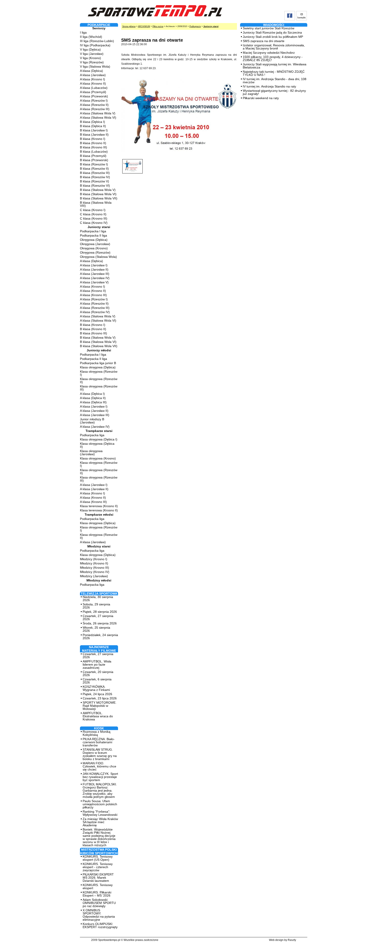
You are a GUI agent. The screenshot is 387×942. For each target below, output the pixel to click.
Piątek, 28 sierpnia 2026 (100, 611)
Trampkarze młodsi (99, 514)
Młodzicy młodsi (98, 580)
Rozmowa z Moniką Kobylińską (96, 733)
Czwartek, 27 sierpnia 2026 (98, 617)
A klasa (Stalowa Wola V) (97, 113)
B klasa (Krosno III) (93, 147)
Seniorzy (98, 28)
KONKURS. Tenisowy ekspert (98, 886)
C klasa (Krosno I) (92, 210)
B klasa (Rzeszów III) (95, 173)
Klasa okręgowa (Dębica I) (98, 439)
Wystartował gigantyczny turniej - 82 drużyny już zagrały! (274, 92)
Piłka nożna (158, 26)
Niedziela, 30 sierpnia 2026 (98, 598)
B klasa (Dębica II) (93, 126)
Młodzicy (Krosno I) (93, 559)
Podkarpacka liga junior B (98, 363)
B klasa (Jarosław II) (94, 134)
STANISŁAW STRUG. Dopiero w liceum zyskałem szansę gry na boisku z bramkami (100, 754)
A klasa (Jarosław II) (94, 269)
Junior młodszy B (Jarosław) (92, 420)
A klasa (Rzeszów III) (95, 109)
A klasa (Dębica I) (92, 393)
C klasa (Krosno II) (93, 214)
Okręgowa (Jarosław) (95, 244)
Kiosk (99, 728)
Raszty (292, 940)
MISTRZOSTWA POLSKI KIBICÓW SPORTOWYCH (99, 851)
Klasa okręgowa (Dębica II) (97, 445)
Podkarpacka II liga (93, 235)
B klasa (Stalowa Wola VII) (98, 198)
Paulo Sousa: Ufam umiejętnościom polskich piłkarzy (100, 804)
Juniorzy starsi (99, 227)
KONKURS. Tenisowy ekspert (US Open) (98, 858)
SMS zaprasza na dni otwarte (263, 41)
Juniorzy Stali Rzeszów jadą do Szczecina (272, 32)
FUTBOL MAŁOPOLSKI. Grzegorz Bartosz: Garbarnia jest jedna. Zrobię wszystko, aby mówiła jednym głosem (100, 790)
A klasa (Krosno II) (93, 83)
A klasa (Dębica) (91, 71)
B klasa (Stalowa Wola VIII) (96, 204)
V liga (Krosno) (90, 58)
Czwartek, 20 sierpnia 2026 (98, 673)
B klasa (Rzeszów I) (94, 164)
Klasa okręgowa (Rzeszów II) (98, 380)
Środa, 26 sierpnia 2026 (100, 623)
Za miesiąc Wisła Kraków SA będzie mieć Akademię (100, 822)
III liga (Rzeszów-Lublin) (97, 41)
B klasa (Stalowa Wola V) (98, 190)
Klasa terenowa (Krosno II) (99, 506)
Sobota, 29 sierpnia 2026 (96, 605)
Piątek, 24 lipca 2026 (97, 694)
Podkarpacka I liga (93, 231)
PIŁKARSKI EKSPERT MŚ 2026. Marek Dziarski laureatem (98, 877)
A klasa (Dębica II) (93, 398)
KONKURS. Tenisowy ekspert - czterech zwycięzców (98, 867)
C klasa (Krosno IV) (94, 222)
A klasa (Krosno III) (93, 295)
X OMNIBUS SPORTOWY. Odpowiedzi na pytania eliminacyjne (99, 914)
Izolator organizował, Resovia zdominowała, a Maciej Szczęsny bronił (274, 46)
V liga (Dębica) (90, 49)
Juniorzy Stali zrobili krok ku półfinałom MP (273, 36)
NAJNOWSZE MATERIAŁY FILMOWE (99, 648)
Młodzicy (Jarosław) (94, 576)
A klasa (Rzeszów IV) (95, 312)
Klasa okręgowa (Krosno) (98, 458)
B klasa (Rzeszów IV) (95, 177)
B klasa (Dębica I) (92, 122)
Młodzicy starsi (98, 546)
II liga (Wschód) (91, 36)
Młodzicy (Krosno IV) (94, 572)
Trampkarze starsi (99, 431)
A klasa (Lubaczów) (94, 88)
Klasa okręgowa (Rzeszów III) (98, 387)
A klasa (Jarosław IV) (95, 278)
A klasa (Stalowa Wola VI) (98, 117)
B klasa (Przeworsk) (94, 160)
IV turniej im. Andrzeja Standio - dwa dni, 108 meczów (274, 80)
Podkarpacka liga (92, 435)
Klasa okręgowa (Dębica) (98, 367)
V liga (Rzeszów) (92, 62)
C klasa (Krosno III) (93, 218)
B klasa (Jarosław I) (94, 130)
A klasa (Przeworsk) (94, 96)
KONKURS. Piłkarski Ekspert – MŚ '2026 (97, 894)
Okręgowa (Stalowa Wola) (98, 256)
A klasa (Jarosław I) (94, 265)
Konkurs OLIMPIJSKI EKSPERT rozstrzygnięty (100, 925)
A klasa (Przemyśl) (93, 92)
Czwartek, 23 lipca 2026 (100, 698)
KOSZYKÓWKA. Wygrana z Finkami (96, 688)
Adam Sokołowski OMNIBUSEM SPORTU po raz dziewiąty (99, 903)
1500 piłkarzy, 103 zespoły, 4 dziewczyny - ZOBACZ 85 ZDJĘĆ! (273, 58)
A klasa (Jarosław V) (94, 282)
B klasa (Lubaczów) (94, 151)
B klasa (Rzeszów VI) (95, 185)
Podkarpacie (195, 26)
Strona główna (128, 26)
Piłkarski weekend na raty (261, 98)
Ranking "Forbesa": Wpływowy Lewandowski (100, 813)
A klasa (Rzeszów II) (94, 105)
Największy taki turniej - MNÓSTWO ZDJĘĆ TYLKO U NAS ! (274, 73)
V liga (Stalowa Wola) (95, 66)
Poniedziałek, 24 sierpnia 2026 (100, 636)
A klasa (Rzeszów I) (94, 100)
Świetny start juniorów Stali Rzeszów (268, 28)
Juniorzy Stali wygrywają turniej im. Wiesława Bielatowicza (274, 65)
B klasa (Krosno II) (93, 143)
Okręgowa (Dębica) (94, 239)
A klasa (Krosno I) (92, 79)
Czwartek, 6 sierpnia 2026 (97, 680)
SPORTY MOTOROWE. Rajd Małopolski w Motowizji (99, 706)
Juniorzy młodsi (99, 350)
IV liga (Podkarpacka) (95, 45)
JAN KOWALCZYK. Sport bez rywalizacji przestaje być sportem (100, 777)
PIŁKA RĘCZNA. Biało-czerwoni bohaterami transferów (99, 742)
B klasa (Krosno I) (92, 139)
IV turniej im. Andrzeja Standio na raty (269, 86)
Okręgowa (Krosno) (94, 248)
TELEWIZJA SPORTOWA (99, 593)
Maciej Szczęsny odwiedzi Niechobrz (269, 52)
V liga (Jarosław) (91, 54)
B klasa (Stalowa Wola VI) (98, 194)
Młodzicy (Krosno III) (94, 567)
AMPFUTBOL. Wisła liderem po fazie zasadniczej (97, 664)
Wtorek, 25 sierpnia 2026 (96, 629)
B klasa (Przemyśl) (93, 156)
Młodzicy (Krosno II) (94, 563)
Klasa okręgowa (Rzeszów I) (98, 373)
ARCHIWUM (144, 26)
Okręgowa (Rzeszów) (95, 252)
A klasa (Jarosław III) (94, 274)
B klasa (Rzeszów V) (94, 181)
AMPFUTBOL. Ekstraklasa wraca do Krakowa (98, 716)
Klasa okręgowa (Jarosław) (91, 452)
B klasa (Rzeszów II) (94, 168)
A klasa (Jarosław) (93, 75)
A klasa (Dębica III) (93, 402)
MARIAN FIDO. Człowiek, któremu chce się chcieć (99, 766)
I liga (83, 32)
